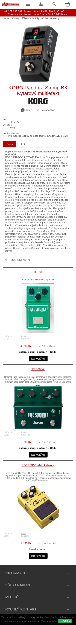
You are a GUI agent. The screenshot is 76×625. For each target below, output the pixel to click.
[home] (10, 6)
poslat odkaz (48, 109)
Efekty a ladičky (30, 18)
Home (6, 18)
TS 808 (38, 272)
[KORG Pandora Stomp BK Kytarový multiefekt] (38, 81)
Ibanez (24, 336)
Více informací (49, 621)
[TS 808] (38, 331)
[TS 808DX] (38, 427)
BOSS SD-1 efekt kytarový (38, 465)
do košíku (38, 358)
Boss (23, 533)
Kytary (15, 18)
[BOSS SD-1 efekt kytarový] (38, 529)
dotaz (29, 109)
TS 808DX (38, 369)
